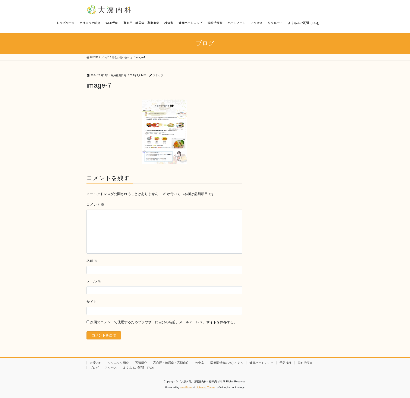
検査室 (199, 362)
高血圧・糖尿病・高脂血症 (171, 362)
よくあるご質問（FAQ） (139, 367)
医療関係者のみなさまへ (226, 362)
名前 (92, 261)
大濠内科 (96, 362)
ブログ (94, 367)
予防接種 (285, 362)
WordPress (186, 387)
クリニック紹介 (118, 362)
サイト (91, 302)
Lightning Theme (205, 387)
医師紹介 (141, 362)
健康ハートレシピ (261, 362)
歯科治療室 (305, 362)
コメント (95, 204)
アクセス (111, 367)
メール (93, 281)
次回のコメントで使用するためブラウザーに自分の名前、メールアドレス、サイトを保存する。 (163, 322)
